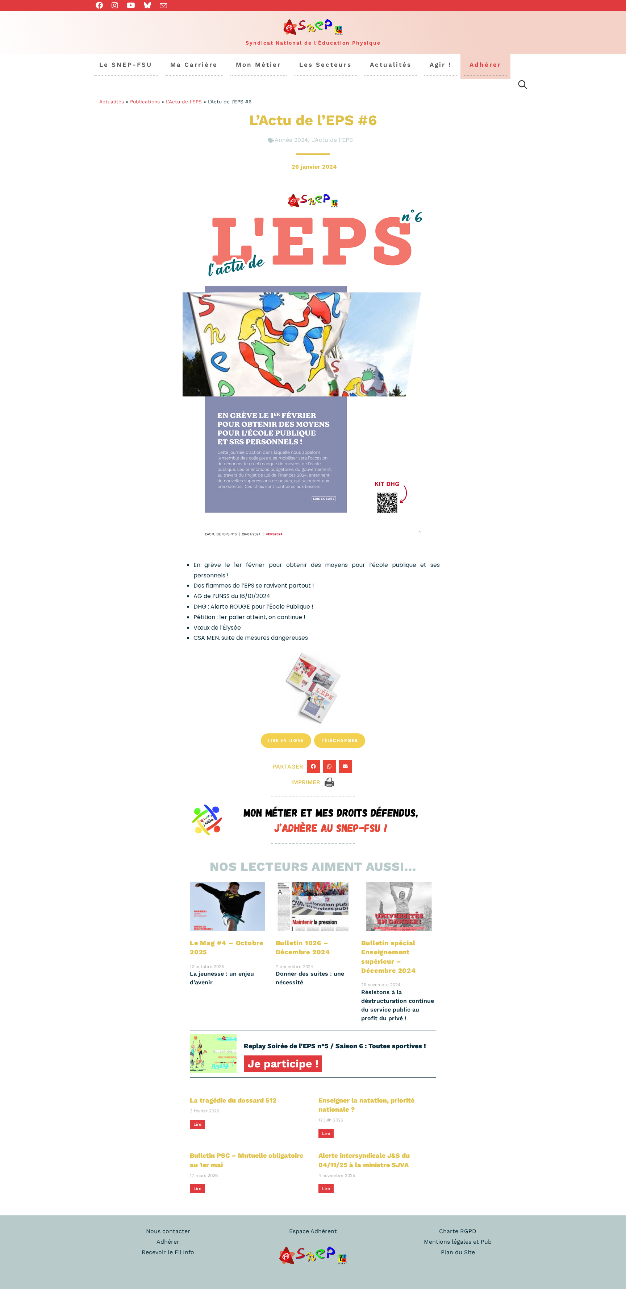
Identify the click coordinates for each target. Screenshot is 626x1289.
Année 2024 (291, 139)
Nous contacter (168, 1231)
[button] (313, 766)
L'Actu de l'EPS (184, 101)
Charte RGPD (457, 1231)
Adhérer (167, 1241)
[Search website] (523, 86)
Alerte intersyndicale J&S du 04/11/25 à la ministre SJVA (364, 1160)
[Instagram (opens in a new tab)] (114, 5)
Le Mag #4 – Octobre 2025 (226, 947)
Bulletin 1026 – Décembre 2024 (303, 947)
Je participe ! (282, 1063)
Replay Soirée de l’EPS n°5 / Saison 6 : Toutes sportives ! (335, 1046)
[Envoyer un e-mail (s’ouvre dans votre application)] (163, 6)
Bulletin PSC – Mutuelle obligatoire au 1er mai (246, 1160)
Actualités (111, 101)
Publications (145, 101)
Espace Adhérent (313, 1231)
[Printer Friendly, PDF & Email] (329, 781)
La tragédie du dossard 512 (233, 1100)
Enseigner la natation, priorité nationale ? (366, 1104)
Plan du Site (458, 1252)
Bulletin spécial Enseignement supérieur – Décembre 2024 (388, 956)
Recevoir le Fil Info (168, 1252)
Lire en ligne (286, 740)
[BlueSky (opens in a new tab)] (147, 5)
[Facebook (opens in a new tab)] (101, 5)
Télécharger (339, 740)
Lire (197, 1124)
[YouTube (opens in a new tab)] (130, 5)
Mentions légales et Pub (458, 1241)
